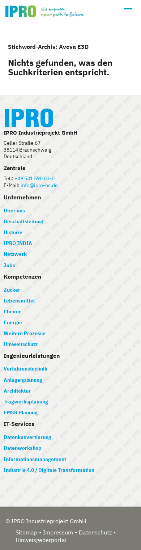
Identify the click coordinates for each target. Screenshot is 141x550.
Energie (13, 322)
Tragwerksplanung (26, 401)
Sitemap (26, 532)
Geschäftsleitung (23, 221)
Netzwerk (15, 254)
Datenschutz (95, 532)
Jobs (9, 265)
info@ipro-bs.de (39, 185)
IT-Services (19, 423)
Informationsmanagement (35, 459)
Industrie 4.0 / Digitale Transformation (49, 470)
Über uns (14, 210)
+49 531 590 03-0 (34, 178)
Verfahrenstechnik (25, 368)
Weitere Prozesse (25, 333)
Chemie (13, 311)
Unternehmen (22, 197)
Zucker (12, 290)
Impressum (58, 532)
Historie (13, 232)
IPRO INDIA (18, 243)
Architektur (17, 391)
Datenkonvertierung (27, 437)
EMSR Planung (21, 412)
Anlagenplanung (23, 380)
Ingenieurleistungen (32, 355)
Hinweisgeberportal (41, 539)
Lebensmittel (19, 300)
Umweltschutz (21, 344)
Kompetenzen (23, 276)
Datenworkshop (23, 448)
